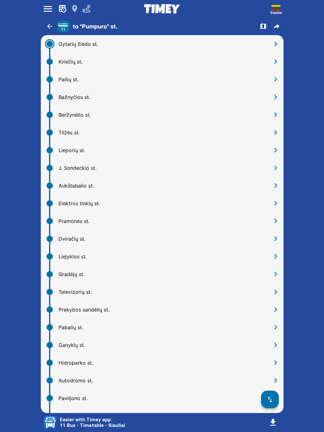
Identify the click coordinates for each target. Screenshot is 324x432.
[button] (49, 26)
